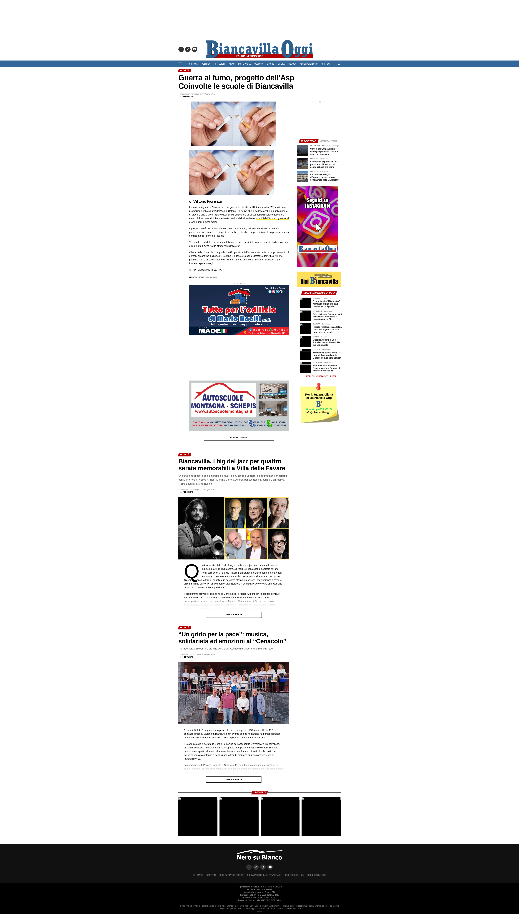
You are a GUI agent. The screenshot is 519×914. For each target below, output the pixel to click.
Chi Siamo (198, 875)
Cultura (258, 64)
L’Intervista (244, 64)
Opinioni (325, 64)
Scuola (292, 64)
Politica (206, 64)
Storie (270, 64)
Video (259, 71)
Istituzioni (219, 64)
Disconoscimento (316, 875)
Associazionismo (309, 64)
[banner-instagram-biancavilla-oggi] (317, 266)
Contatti (211, 875)
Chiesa (281, 64)
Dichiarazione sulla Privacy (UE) (264, 875)
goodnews (212, 277)
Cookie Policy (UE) (294, 875)
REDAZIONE (188, 96)
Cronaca (193, 64)
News (231, 64)
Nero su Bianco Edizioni (231, 875)
